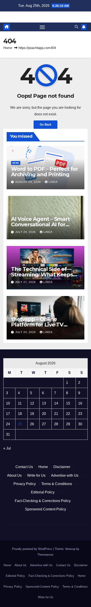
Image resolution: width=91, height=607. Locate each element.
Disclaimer (61, 467)
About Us (14, 475)
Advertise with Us (64, 475)
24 (8, 424)
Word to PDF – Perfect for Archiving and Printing (44, 172)
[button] (76, 27)
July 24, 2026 (26, 332)
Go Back (45, 124)
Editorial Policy (43, 492)
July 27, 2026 (26, 282)
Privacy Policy (24, 484)
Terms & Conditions (56, 484)
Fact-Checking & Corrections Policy (43, 501)
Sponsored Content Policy (45, 509)
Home (7, 48)
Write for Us (36, 475)
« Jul (7, 448)
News (15, 163)
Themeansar (45, 554)
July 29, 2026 (26, 232)
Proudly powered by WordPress (32, 549)
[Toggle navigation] (42, 27)
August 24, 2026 (28, 182)
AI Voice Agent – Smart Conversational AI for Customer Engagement (41, 224)
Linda (53, 182)
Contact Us (24, 467)
